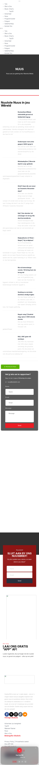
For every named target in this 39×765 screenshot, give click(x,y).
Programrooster (10, 19)
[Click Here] (19, 479)
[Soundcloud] (25, 714)
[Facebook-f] (7, 714)
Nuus (6, 16)
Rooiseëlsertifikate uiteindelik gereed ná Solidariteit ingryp (25, 114)
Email (7, 397)
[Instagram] (16, 714)
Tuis (6, 4)
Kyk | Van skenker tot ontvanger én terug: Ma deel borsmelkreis (26, 215)
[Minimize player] (35, 748)
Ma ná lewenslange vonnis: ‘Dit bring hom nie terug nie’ (27, 270)
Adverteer (8, 14)
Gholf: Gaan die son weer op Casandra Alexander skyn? (27, 188)
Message (8, 408)
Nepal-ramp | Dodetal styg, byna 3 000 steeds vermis (26, 316)
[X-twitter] (11, 714)
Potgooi (7, 21)
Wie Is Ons (8, 6)
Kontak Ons (8, 26)
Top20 (11, 11)
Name (7, 386)
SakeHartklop (9, 24)
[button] (19, 28)
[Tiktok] (20, 714)
